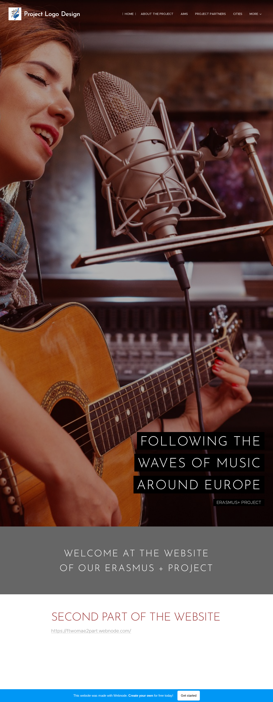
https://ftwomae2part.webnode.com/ (91, 631)
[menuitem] (129, 14)
